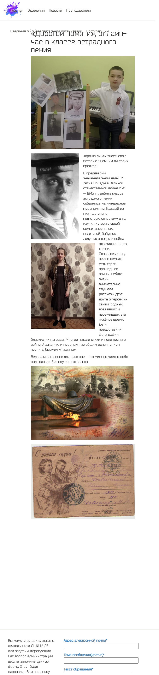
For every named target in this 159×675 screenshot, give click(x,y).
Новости (55, 10)
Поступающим (97, 31)
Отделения (36, 10)
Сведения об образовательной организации (46, 31)
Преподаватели (78, 10)
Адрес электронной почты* (85, 640)
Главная (16, 10)
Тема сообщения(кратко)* (84, 655)
